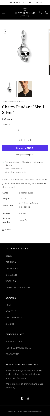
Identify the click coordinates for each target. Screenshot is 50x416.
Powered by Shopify (35, 411)
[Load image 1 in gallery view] (10, 89)
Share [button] (8, 230)
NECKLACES (12, 269)
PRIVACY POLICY (14, 342)
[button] (3, 12)
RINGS (9, 256)
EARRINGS (11, 262)
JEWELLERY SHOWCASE (18, 287)
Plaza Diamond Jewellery (21, 411)
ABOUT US (11, 311)
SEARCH (10, 324)
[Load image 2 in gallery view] (25, 89)
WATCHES (11, 281)
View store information (16, 172)
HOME (9, 305)
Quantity (6, 125)
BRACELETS (12, 275)
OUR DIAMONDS (14, 318)
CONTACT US (12, 354)
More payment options (25, 155)
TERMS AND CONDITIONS (18, 348)
